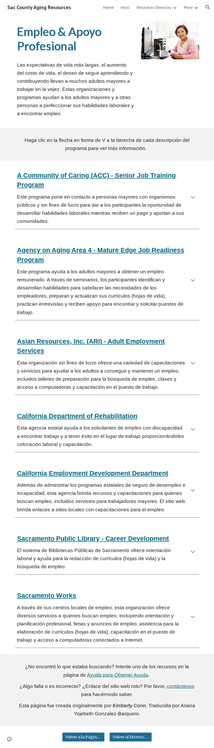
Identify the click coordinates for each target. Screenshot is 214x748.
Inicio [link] (125, 7)
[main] (75, 39)
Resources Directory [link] (153, 7)
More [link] (188, 7)
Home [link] (108, 7)
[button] (207, 7)
